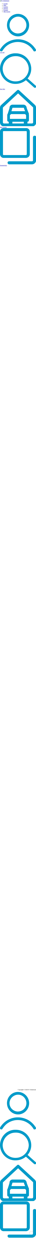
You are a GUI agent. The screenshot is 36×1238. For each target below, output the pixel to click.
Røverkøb (3, 838)
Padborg (2, 860)
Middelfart (3, 851)
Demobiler (3, 844)
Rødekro (2, 863)
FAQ (1, 888)
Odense (2, 866)
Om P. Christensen (5, 885)
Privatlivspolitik (4, 894)
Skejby (2, 875)
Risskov (2, 857)
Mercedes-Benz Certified (7, 829)
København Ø (4, 869)
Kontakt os (3, 882)
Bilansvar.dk (3, 897)
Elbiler (2, 841)
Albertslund (3, 872)
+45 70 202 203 (4, 914)
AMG (1, 835)
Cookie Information (5, 891)
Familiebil (3, 832)
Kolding (2, 854)
